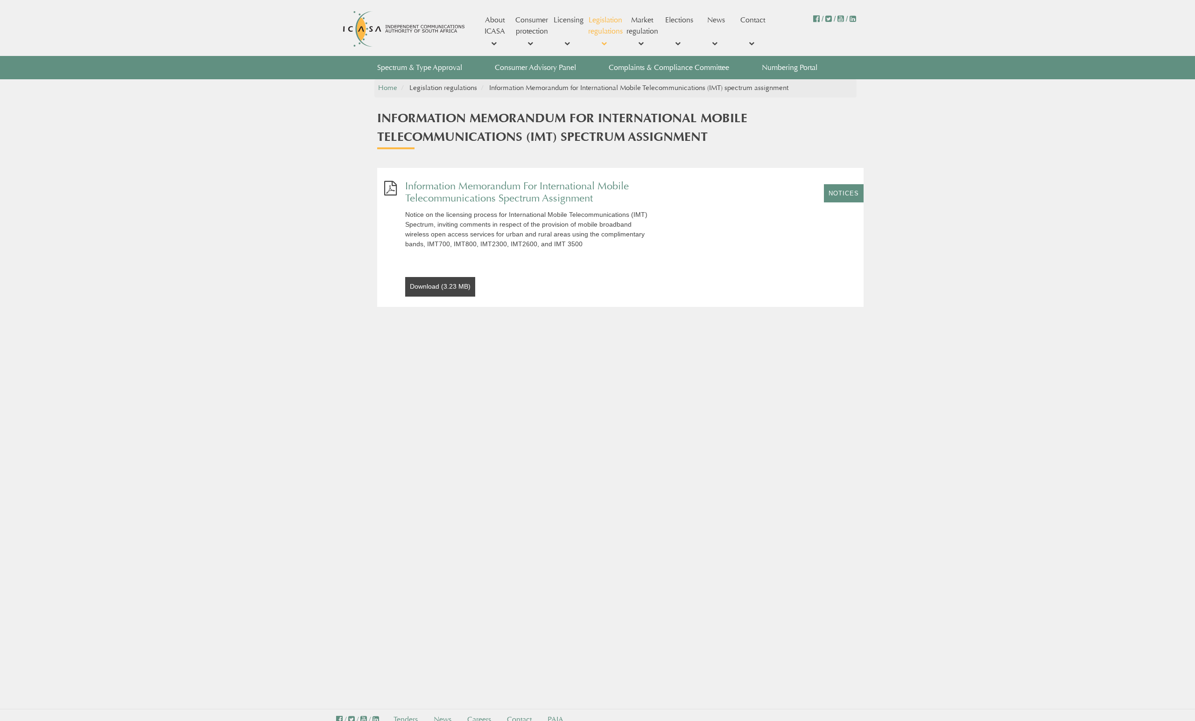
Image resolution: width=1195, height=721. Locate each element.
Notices (844, 193)
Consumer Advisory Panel (535, 67)
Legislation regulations (605, 25)
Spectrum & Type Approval (419, 67)
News (716, 19)
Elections (679, 19)
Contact (752, 19)
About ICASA (495, 25)
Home (387, 87)
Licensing (568, 19)
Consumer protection (531, 25)
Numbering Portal (789, 67)
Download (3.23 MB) (440, 286)
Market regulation (642, 25)
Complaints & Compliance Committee (669, 67)
